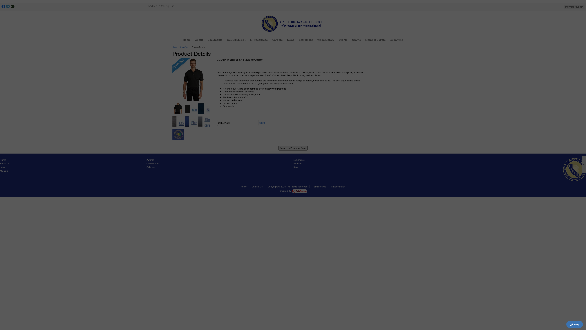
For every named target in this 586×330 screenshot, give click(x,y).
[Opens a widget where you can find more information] (574, 324)
